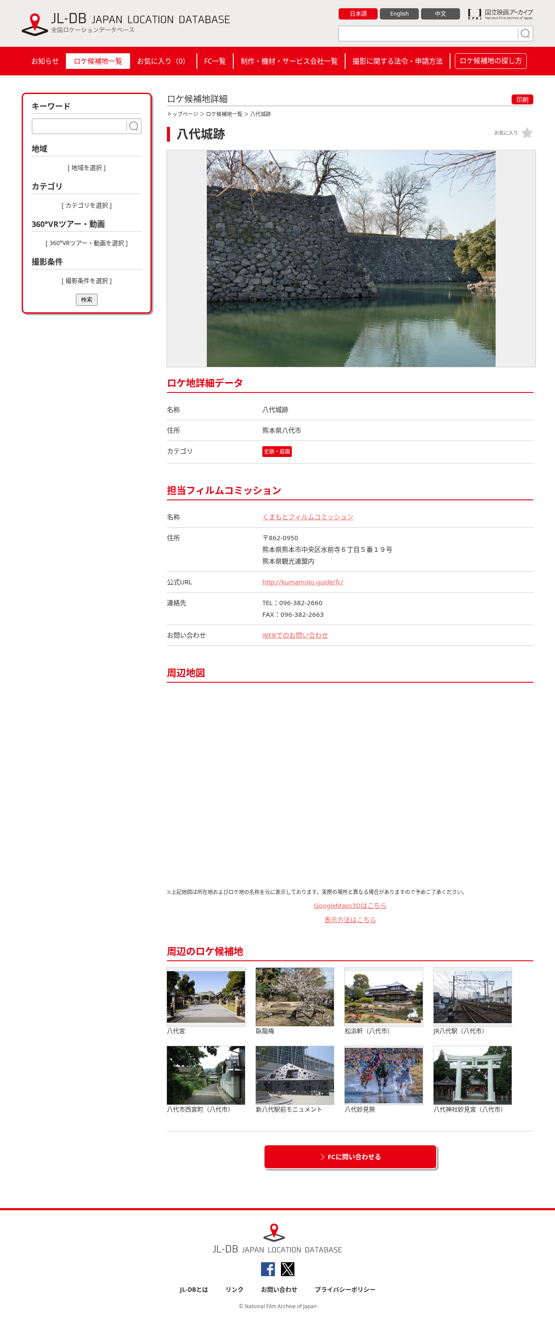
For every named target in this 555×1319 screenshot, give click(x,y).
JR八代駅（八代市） (461, 1031)
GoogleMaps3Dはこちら (350, 905)
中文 (440, 13)
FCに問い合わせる (354, 1156)
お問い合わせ (279, 1289)
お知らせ (45, 61)
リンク (234, 1289)
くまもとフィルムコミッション (307, 516)
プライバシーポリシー (345, 1289)
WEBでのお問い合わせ (295, 635)
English (399, 13)
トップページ (182, 114)
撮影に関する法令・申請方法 (398, 61)
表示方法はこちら (350, 919)
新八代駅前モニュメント (289, 1109)
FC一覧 (215, 61)
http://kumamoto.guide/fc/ (302, 581)
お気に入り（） (163, 61)
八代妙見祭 (360, 1109)
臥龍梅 (265, 1031)
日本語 (358, 13)
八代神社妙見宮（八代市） (470, 1109)
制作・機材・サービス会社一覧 (289, 61)
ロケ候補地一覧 (98, 61)
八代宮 (176, 1031)
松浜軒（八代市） (369, 1031)
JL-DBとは (194, 1289)
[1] (524, 33)
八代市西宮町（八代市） (200, 1109)
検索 (86, 299)
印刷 (522, 99)
